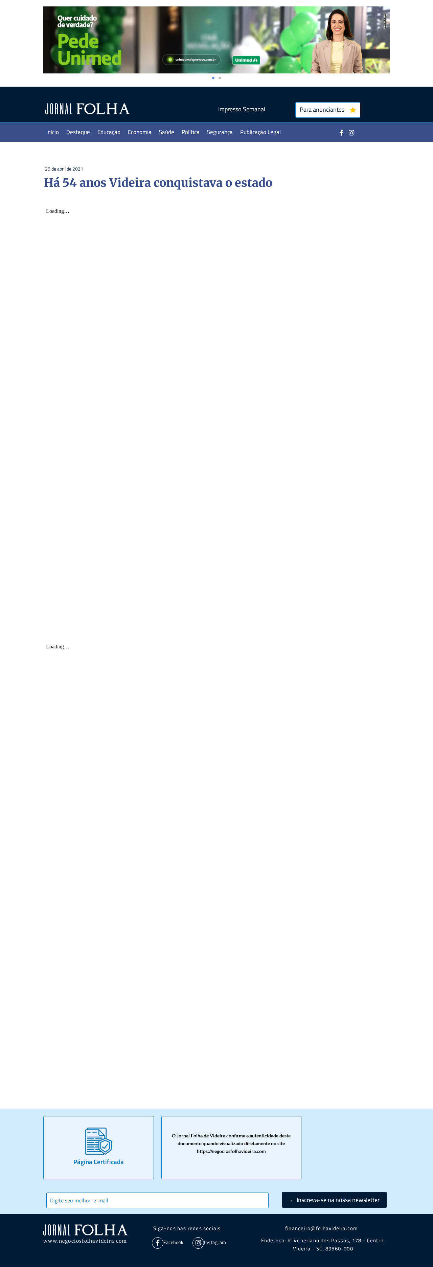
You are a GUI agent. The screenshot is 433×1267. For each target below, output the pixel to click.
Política (191, 132)
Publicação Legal (260, 132)
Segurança (220, 132)
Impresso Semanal (241, 109)
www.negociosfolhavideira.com (85, 1241)
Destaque (78, 132)
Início (52, 132)
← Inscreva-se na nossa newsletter (334, 1199)
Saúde (166, 132)
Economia (140, 132)
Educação (108, 132)
